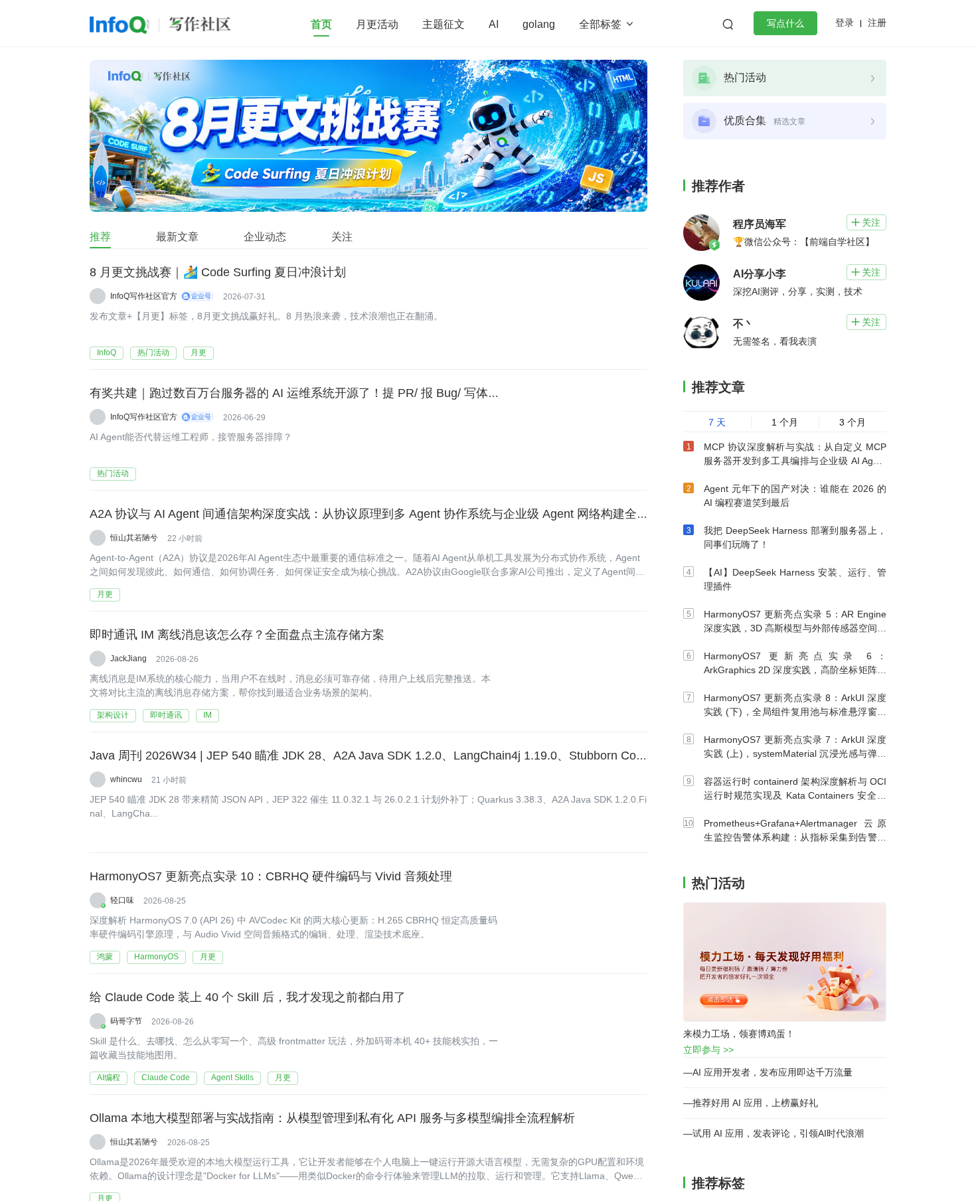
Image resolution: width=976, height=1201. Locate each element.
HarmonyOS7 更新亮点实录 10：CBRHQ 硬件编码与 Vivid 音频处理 (271, 876)
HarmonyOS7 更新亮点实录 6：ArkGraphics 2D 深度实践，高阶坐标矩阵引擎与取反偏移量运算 (795, 670)
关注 (342, 236)
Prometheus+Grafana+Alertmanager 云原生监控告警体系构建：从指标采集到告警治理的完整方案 (795, 837)
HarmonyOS (156, 956)
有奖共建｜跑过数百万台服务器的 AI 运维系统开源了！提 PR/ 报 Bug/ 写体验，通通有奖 (325, 393)
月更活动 (377, 24)
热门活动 (153, 352)
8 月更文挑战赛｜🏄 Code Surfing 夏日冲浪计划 (218, 272)
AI (494, 24)
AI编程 (108, 1077)
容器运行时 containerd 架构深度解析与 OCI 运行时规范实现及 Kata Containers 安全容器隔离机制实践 (795, 795)
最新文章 (177, 236)
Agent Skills (232, 1077)
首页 (321, 24)
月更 (198, 352)
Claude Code (165, 1077)
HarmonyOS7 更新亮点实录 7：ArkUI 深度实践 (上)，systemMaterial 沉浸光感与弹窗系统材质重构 (795, 753)
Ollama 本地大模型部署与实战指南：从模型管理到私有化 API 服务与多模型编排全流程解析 (332, 1118)
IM (207, 715)
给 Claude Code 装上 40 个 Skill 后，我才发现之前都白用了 (248, 997)
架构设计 (113, 715)
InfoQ (106, 352)
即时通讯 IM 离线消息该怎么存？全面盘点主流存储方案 (237, 634)
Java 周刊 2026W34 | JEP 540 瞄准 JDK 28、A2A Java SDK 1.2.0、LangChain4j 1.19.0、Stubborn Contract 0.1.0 (393, 755)
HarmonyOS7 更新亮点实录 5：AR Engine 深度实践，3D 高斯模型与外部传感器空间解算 (795, 628)
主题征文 (443, 24)
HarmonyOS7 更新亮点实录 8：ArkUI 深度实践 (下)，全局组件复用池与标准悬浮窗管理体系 (795, 711)
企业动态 (265, 236)
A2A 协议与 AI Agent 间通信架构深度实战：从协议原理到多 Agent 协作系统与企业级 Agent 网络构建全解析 (375, 513)
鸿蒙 (105, 956)
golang (539, 24)
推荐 (100, 236)
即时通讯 (166, 715)
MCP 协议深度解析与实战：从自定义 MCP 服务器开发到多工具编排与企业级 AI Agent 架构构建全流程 (795, 460)
